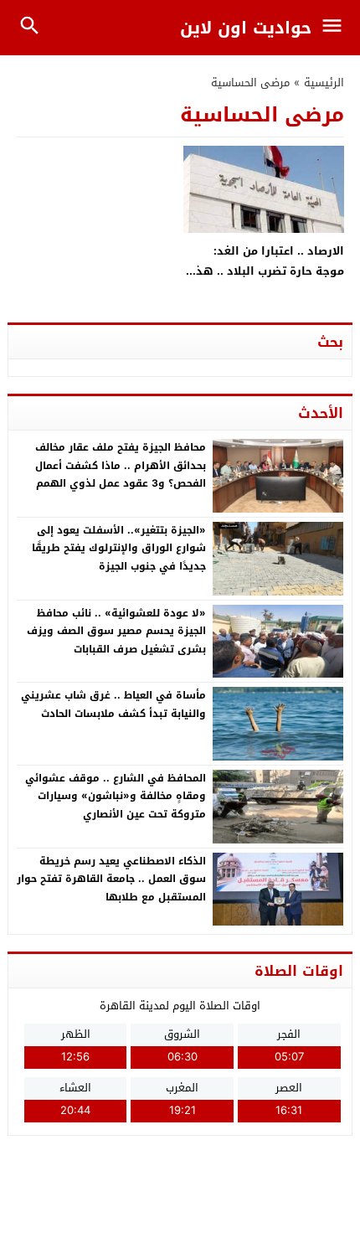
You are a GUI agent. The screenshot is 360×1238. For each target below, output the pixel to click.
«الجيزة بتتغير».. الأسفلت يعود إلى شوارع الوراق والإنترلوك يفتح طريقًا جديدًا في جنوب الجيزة (119, 548)
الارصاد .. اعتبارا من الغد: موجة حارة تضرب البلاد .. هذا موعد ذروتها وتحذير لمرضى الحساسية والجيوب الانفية (268, 280)
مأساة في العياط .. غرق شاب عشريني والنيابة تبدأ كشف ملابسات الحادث (113, 704)
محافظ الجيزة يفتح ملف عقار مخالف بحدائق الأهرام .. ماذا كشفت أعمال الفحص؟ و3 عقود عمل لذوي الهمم (120, 465)
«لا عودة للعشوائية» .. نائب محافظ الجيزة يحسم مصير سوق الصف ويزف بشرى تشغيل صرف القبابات (116, 631)
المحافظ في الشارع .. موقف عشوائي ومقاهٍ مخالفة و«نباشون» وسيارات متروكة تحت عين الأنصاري (115, 796)
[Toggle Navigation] (336, 27)
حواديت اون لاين (245, 28)
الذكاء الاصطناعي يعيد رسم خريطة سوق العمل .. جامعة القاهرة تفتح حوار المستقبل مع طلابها (111, 879)
